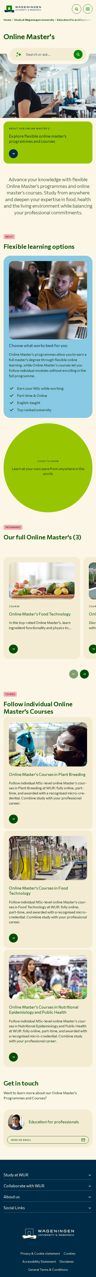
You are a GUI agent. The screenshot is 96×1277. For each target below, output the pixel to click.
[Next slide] (84, 674)
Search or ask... (38, 54)
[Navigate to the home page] (23, 9)
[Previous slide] (73, 674)
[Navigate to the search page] (76, 9)
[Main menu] (87, 9)
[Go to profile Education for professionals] (16, 1122)
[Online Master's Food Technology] (13, 649)
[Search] (78, 54)
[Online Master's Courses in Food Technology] (13, 938)
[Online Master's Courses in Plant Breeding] (13, 819)
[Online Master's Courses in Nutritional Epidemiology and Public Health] (13, 1057)
